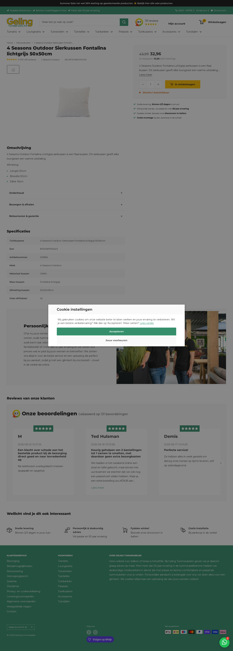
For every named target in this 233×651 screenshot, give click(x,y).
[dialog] (116, 325)
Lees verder (147, 323)
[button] (116, 341)
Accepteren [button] (116, 331)
